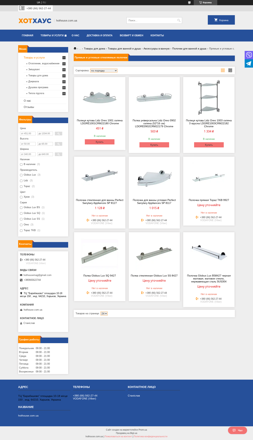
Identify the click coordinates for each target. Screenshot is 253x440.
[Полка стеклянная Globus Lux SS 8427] (154, 252)
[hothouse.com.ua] (34, 20)
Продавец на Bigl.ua (126, 433)
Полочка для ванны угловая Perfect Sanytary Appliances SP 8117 (154, 201)
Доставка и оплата (99, 35)
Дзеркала (33, 81)
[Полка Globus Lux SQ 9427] (100, 252)
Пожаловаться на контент (118, 436)
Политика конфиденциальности (150, 436)
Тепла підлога (36, 93)
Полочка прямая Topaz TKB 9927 (209, 200)
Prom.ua (143, 430)
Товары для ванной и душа (124, 48)
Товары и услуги (52, 35)
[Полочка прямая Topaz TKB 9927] (209, 177)
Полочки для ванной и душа (189, 48)
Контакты (157, 35)
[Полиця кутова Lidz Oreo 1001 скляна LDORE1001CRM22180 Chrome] (100, 97)
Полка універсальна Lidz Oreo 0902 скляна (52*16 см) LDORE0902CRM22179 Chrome (154, 123)
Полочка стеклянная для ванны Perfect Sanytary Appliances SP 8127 (99, 201)
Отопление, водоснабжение (43, 63)
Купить (100, 142)
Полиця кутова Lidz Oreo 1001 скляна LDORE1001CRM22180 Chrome (100, 122)
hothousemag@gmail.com (37, 275)
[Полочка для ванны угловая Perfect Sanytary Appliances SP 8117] (154, 177)
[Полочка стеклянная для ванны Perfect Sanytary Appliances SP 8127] (100, 177)
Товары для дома (94, 48)
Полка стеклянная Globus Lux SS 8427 (154, 275)
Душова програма (38, 87)
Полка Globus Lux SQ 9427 (99, 275)
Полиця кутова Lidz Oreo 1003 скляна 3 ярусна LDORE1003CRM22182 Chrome (209, 123)
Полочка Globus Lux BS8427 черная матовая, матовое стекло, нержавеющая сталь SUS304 (209, 278)
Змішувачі (34, 69)
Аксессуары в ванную (157, 48)
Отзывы (29, 107)
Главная (27, 35)
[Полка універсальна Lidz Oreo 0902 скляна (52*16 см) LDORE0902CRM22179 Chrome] (154, 97)
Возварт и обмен (131, 35)
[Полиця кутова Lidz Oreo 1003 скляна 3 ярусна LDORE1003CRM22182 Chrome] (209, 97)
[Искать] (179, 20)
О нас (75, 35)
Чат (240, 430)
